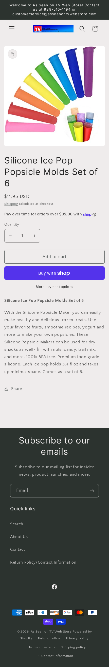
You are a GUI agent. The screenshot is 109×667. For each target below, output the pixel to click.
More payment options (54, 287)
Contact (17, 549)
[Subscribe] (92, 491)
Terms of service (42, 647)
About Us (19, 536)
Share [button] (16, 388)
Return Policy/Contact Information (43, 562)
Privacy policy (77, 638)
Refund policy (49, 638)
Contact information (57, 656)
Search (16, 524)
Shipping (11, 204)
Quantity (11, 224)
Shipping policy (73, 647)
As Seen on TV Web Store (51, 631)
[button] (11, 28)
